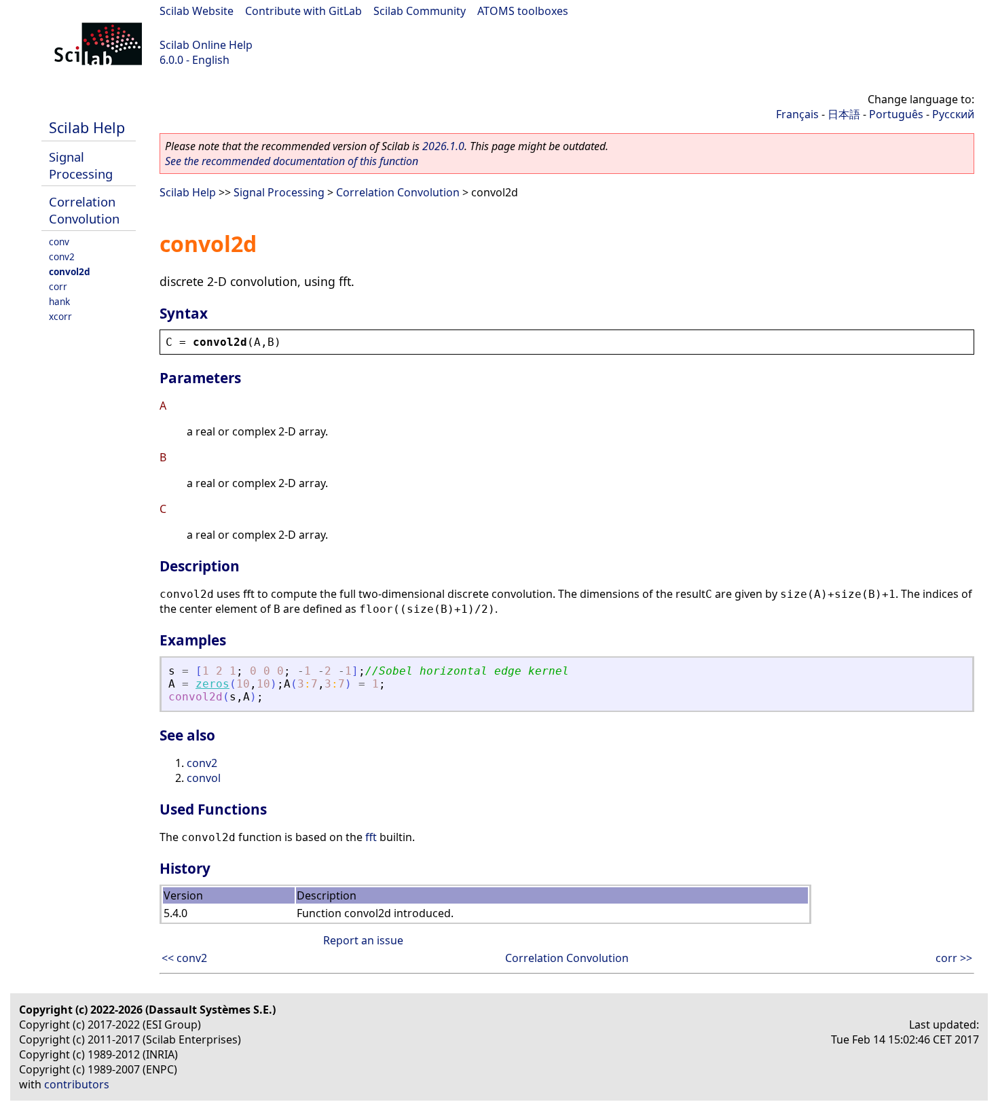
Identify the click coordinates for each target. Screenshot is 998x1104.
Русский (953, 114)
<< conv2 (184, 957)
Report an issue (363, 940)
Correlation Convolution (84, 210)
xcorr (60, 316)
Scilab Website (197, 10)
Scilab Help (87, 127)
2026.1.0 (443, 146)
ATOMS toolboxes (522, 10)
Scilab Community (419, 10)
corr (58, 286)
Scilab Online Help (206, 44)
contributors (76, 1084)
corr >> (954, 957)
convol (204, 777)
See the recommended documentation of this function (291, 161)
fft (371, 837)
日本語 (844, 114)
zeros (212, 683)
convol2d (69, 271)
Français (797, 114)
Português (896, 114)
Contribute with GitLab (303, 10)
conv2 (62, 256)
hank (59, 301)
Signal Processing (81, 165)
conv (59, 241)
